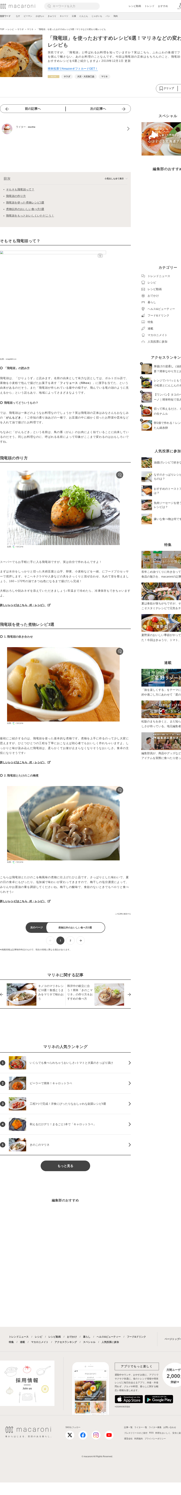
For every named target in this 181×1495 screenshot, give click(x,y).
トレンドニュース (19, 1336)
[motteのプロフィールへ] (65, 129)
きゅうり (52, 16)
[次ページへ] (80, 940)
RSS (151, 1433)
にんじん (84, 16)
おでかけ (72, 1336)
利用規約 (138, 1438)
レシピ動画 (135, 6)
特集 (11, 1342)
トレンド (149, 6)
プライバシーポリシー (155, 1438)
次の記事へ (98, 108)
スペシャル (89, 1342)
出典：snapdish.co (8, 359)
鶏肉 (115, 16)
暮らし (86, 1336)
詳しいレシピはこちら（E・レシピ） (23, 605)
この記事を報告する (123, 914)
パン (108, 16)
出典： (10, 547)
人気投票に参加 (110, 1342)
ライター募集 (155, 1427)
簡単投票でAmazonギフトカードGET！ (73, 68)
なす (18, 16)
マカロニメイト (39, 1342)
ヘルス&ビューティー (109, 1336)
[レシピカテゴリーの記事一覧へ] (53, 76)
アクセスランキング (66, 1342)
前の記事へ (33, 108)
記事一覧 (128, 1427)
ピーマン (28, 16)
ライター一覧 (140, 1427)
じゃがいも (97, 16)
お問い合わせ (169, 1427)
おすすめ (163, 6)
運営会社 (128, 1438)
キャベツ (64, 16)
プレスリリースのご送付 (135, 1433)
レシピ (38, 1336)
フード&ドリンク (136, 1336)
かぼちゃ (40, 16)
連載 (22, 1342)
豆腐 (74, 16)
